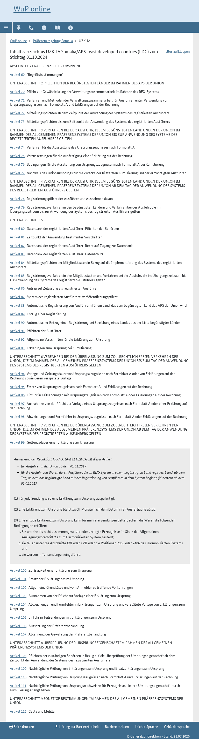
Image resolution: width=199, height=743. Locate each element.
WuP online (32, 8)
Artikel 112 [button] (18, 711)
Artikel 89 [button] (17, 313)
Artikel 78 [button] (17, 198)
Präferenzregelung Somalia (53, 40)
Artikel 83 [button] (17, 253)
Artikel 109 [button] (18, 668)
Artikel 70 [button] (17, 91)
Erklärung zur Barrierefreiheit (77, 726)
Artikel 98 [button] (17, 416)
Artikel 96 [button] (17, 394)
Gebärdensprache (177, 726)
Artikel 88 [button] (17, 305)
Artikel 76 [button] (17, 164)
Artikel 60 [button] (17, 74)
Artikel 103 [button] (18, 595)
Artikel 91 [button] (17, 330)
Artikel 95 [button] (17, 386)
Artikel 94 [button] (17, 373)
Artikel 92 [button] (17, 339)
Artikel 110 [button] (18, 676)
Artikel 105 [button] (18, 617)
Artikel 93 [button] (17, 347)
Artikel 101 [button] (18, 578)
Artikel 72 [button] (17, 112)
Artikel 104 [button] (18, 604)
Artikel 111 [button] (18, 685)
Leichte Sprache (146, 726)
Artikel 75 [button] (17, 155)
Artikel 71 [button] (17, 100)
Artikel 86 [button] (17, 288)
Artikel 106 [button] (18, 625)
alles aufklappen (178, 51)
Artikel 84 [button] (17, 262)
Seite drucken (23, 726)
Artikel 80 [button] (17, 228)
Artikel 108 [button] (18, 655)
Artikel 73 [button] (17, 121)
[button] (6, 27)
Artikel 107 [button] (18, 634)
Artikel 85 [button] (17, 275)
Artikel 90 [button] (17, 322)
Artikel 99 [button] (17, 442)
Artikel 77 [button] (17, 172)
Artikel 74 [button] (17, 147)
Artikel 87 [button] (17, 296)
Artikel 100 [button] (18, 570)
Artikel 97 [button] (17, 403)
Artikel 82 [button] (17, 245)
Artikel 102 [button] (18, 587)
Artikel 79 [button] (17, 207)
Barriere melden (117, 726)
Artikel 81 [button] (17, 236)
